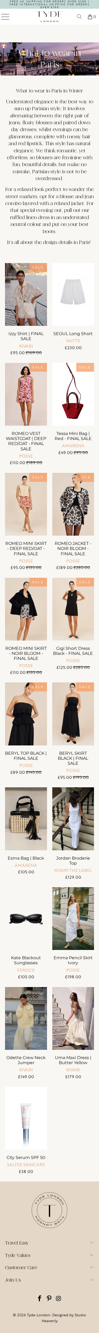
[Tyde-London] (49, 17)
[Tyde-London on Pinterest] (49, 1299)
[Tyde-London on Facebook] (40, 1299)
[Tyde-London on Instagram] (59, 1299)
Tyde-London (38, 1315)
